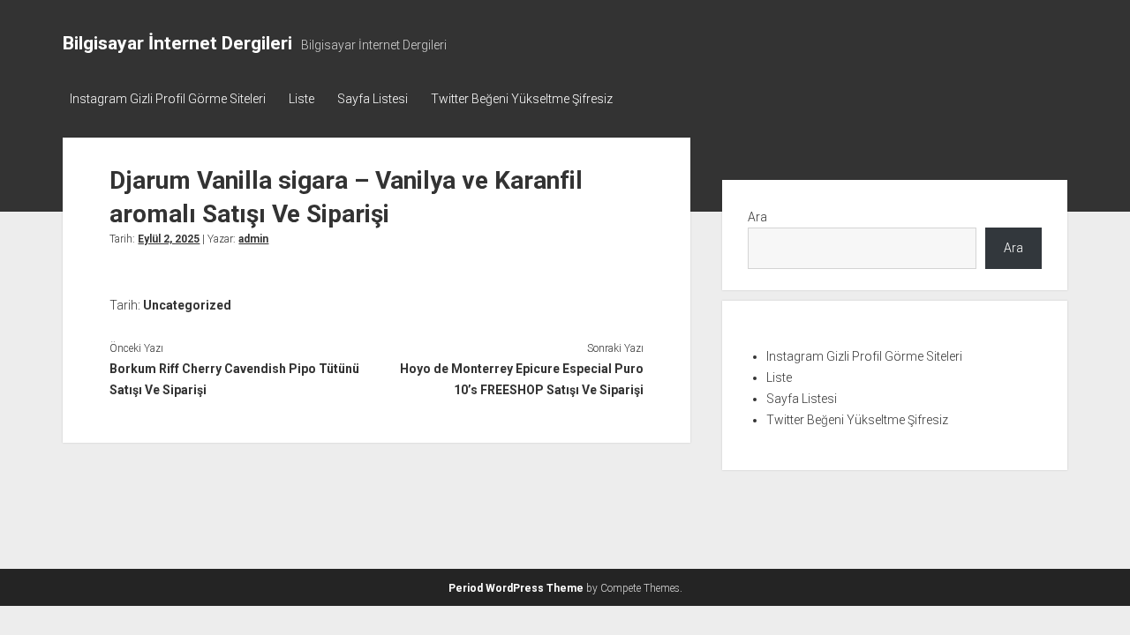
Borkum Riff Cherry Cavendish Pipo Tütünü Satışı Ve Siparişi (234, 379)
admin (253, 239)
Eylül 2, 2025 (169, 239)
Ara (757, 217)
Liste (301, 99)
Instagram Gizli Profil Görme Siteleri (168, 99)
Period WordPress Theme (516, 588)
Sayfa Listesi (372, 99)
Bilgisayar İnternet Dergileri (177, 43)
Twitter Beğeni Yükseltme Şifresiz (522, 99)
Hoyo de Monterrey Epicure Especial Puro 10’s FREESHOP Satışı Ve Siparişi (522, 379)
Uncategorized (187, 305)
